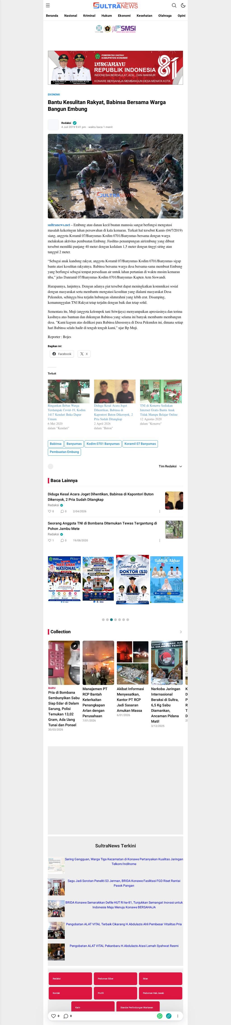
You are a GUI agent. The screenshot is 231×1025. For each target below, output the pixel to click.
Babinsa (56, 443)
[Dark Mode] (183, 5)
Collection (61, 631)
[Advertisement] (115, 792)
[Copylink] (168, 1016)
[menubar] (47, 5)
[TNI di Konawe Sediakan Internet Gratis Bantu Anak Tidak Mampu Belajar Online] (161, 391)
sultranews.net (59, 224)
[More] (160, 511)
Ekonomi (54, 95)
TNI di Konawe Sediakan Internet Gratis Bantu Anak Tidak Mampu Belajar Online (159, 410)
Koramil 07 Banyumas (140, 443)
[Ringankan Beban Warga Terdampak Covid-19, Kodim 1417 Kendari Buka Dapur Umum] (69, 391)
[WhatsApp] (159, 1016)
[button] (103, 619)
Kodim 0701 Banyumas (103, 443)
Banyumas (74, 443)
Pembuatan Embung (64, 452)
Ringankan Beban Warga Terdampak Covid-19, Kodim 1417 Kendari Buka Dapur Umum (66, 412)
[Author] (53, 125)
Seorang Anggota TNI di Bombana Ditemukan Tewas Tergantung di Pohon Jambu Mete (102, 526)
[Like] (53, 1016)
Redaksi (66, 123)
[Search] (174, 5)
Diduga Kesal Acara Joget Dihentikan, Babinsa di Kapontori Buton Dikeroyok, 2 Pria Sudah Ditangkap (113, 412)
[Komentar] (65, 1016)
